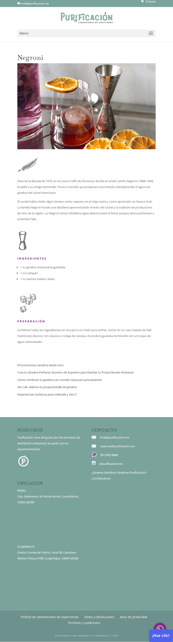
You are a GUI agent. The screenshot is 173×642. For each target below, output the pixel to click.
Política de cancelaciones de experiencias (50, 617)
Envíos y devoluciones (99, 617)
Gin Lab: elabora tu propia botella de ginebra (47, 387)
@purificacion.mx (111, 464)
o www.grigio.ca (101, 635)
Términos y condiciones (84, 623)
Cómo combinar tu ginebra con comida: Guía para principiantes (59, 380)
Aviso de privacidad (133, 617)
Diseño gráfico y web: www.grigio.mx (74, 635)
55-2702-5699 (109, 455)
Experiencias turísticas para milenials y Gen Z (47, 394)
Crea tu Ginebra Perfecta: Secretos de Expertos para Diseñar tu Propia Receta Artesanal (75, 372)
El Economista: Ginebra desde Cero (40, 365)
